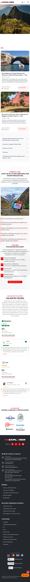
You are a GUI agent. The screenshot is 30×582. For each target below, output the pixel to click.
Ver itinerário (22, 87)
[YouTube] (23, 444)
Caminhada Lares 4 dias (9, 508)
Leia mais (5, 395)
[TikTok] (19, 444)
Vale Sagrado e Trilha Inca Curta (11, 513)
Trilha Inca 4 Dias (7, 506)
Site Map (15, 577)
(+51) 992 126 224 (9, 463)
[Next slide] (28, 347)
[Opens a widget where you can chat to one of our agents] (25, 575)
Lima (4, 529)
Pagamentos (6, 497)
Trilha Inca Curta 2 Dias (9, 511)
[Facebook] (12, 444)
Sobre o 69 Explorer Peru (9, 487)
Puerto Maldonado (8, 542)
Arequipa (5, 522)
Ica (4, 527)
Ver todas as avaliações (8, 335)
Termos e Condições (8, 490)
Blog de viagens (7, 495)
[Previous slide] (2, 347)
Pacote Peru (6, 532)
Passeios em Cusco (8, 537)
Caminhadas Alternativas (9, 524)
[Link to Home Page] (7, 2)
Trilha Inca (5, 544)
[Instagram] (16, 444)
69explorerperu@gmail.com (11, 467)
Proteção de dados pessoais (11, 492)
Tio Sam (10, 577)
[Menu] (28, 2)
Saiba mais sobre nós (14, 282)
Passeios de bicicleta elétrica (11, 534)
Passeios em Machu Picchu (10, 539)
